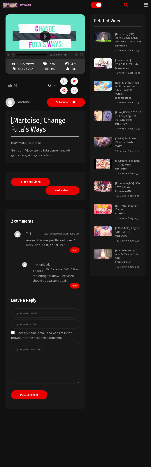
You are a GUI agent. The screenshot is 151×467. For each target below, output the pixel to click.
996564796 (121, 235)
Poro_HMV (121, 123)
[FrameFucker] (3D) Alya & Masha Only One (126, 254)
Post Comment (29, 394)
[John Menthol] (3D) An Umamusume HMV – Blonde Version (127, 88)
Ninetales (121, 45)
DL (74, 69)
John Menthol (123, 97)
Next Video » (62, 190)
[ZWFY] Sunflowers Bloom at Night (126, 140)
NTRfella (120, 213)
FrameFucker (123, 262)
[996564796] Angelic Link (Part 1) (127, 229)
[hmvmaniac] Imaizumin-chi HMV (126, 62)
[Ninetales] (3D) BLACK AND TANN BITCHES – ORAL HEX (128, 37)
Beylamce (121, 168)
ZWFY (118, 146)
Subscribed (63, 102)
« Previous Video (30, 182)
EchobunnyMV (123, 191)
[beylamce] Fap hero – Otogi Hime (127, 162)
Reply (75, 250)
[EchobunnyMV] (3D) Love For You (127, 185)
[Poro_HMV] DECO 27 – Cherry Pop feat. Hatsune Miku (128, 116)
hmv (52, 64)
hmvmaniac (122, 68)
